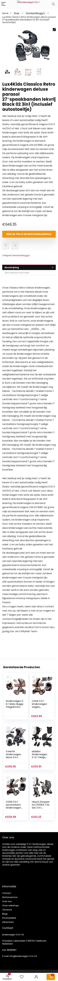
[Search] (53, 4)
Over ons (7, 901)
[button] (54, 29)
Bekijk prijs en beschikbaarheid (29, 234)
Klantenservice (10, 897)
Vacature (7, 909)
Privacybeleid (9, 917)
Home (5, 13)
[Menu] (3, 4)
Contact (6, 893)
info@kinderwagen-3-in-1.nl (23, 956)
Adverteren (8, 922)
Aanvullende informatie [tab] (17, 272)
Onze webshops (10, 905)
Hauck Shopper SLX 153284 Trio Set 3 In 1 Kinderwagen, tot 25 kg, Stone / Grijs (41, 809)
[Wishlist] (21, 977)
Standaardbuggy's (35, 13)
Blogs (5, 913)
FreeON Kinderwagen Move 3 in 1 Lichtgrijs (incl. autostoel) (14, 757)
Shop (16, 13)
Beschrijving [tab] (12, 267)
